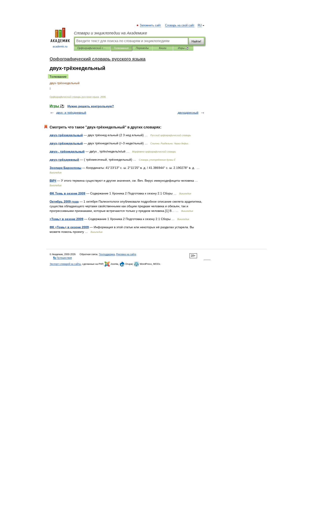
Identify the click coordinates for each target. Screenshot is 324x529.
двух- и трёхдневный (71, 112)
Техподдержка (107, 254)
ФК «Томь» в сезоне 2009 (69, 227)
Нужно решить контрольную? (90, 106)
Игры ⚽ (183, 48)
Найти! (196, 41)
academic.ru (60, 46)
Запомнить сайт (150, 25)
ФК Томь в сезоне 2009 (67, 193)
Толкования (121, 48)
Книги (162, 48)
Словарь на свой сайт (179, 25)
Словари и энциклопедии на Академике (110, 33)
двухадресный (188, 112)
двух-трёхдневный (64, 159)
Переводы (142, 48)
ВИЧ (53, 180)
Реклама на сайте (126, 254)
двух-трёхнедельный (66, 135)
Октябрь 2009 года (64, 201)
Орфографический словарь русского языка (92, 48)
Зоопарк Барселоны (65, 167)
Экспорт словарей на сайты (65, 264)
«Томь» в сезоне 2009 (66, 219)
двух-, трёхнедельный (67, 151)
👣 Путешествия (62, 257)
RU (200, 25)
